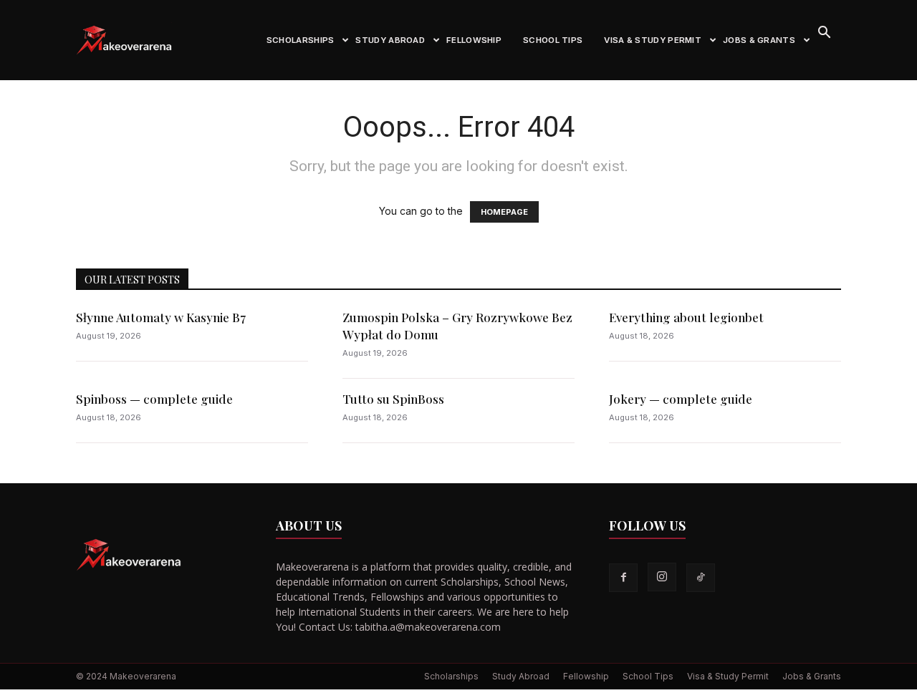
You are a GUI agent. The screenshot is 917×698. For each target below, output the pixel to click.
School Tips (552, 40)
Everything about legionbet (686, 317)
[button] (824, 34)
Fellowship (473, 40)
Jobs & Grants (759, 40)
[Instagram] (662, 577)
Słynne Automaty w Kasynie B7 (161, 317)
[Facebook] (623, 577)
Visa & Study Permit (652, 40)
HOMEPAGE (504, 212)
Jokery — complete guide (680, 399)
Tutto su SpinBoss (393, 399)
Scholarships (301, 40)
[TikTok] (700, 577)
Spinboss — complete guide (154, 399)
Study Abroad (390, 40)
